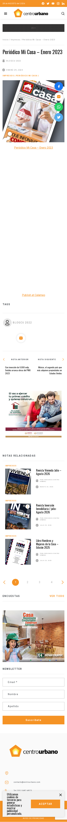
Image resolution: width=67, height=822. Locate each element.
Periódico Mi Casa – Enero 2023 (33, 147)
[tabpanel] (33, 517)
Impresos (15, 40)
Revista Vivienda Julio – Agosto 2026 (48, 472)
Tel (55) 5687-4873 (23, 791)
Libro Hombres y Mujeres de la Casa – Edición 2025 (47, 544)
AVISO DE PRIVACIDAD (33, 818)
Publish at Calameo (33, 295)
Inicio (5, 40)
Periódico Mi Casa (27, 76)
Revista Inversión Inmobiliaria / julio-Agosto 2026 (46, 508)
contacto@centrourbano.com (27, 782)
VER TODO (57, 596)
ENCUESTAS (11, 596)
